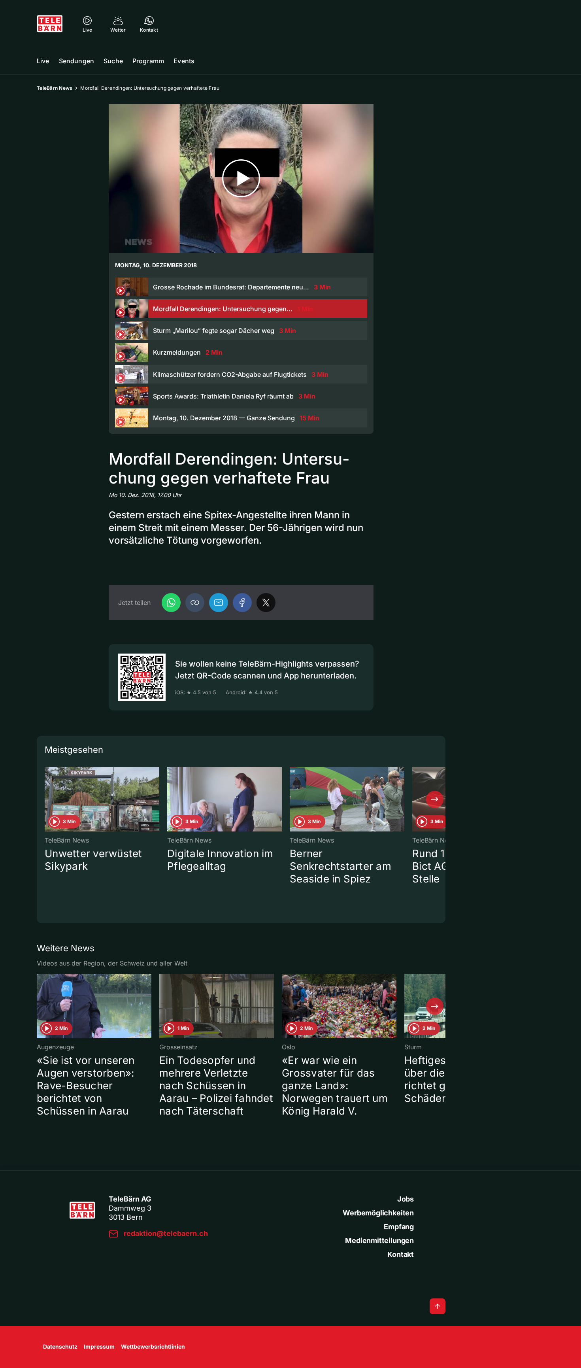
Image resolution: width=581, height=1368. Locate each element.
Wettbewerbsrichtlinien (153, 1346)
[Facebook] (242, 602)
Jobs (405, 1199)
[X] (266, 602)
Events (184, 61)
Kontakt (400, 1254)
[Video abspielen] (241, 178)
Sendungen (76, 61)
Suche (113, 61)
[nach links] (47, 799)
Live (43, 61)
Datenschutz (60, 1346)
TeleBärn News (54, 88)
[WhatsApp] (171, 602)
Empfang (399, 1227)
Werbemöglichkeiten (378, 1213)
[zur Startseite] (49, 23)
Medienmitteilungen (379, 1240)
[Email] (218, 602)
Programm (148, 61)
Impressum (99, 1346)
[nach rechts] (434, 799)
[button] (194, 602)
